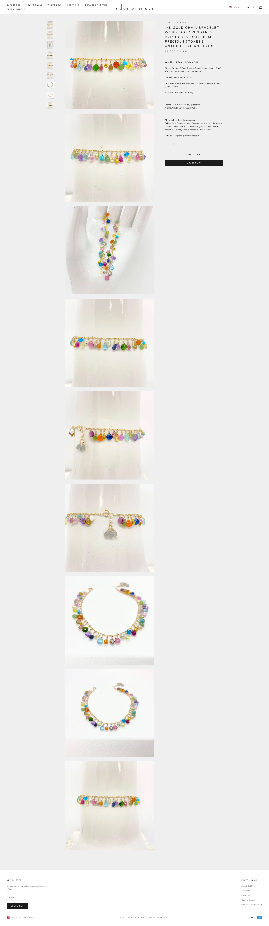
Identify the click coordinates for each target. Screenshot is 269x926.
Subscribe (17, 906)
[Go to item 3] (50, 45)
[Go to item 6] (50, 75)
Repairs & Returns (96, 5)
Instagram (245, 895)
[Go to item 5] (50, 65)
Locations (73, 5)
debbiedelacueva (175, 23)
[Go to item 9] (50, 105)
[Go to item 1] (50, 25)
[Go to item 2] (50, 35)
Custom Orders (16, 9)
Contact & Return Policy (251, 904)
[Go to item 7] (50, 85)
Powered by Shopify (157, 918)
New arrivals (34, 5)
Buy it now (194, 163)
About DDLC (55, 5)
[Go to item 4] (50, 55)
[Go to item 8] (50, 95)
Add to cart (194, 154)
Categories (13, 5)
